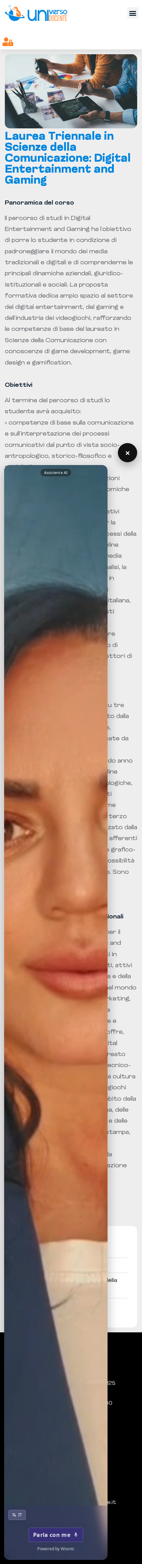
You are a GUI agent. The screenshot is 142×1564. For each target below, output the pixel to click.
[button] (133, 13)
